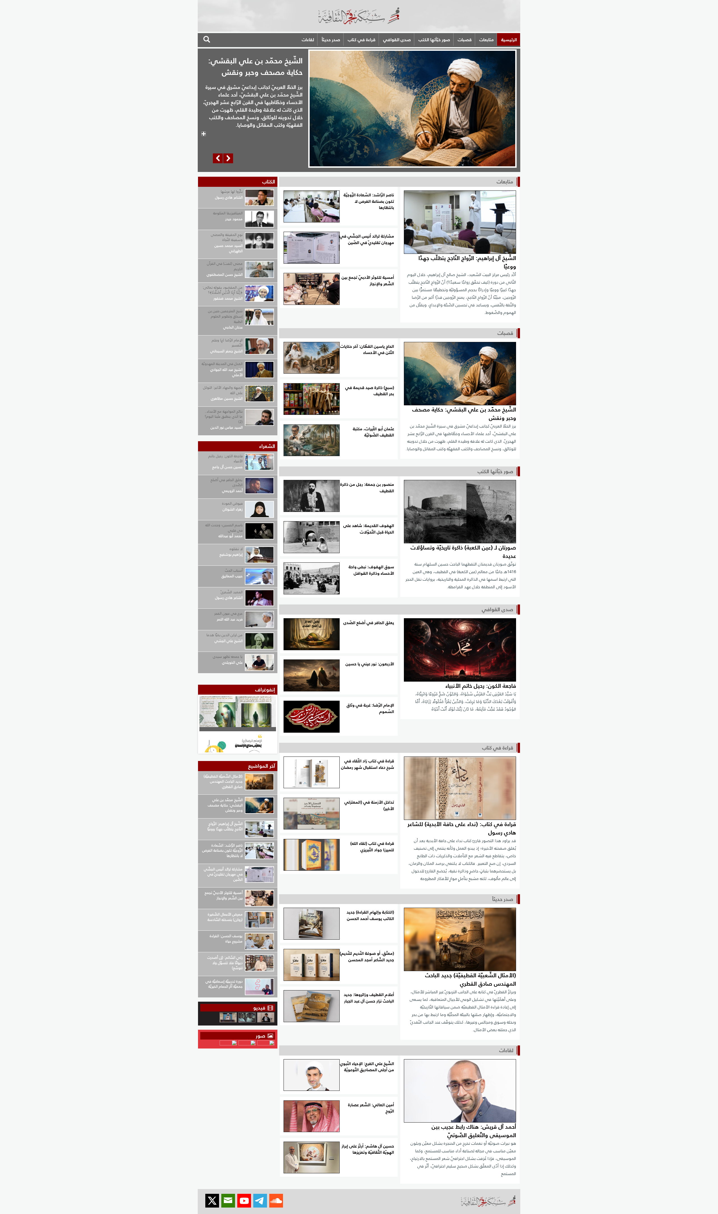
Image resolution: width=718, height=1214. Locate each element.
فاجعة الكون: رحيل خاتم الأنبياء (225, 458)
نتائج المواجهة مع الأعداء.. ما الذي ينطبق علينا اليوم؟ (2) (224, 416)
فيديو (259, 1008)
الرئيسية (509, 39)
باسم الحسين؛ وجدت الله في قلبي (224, 527)
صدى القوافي (397, 39)
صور (261, 1036)
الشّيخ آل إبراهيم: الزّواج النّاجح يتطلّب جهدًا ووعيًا (256, 66)
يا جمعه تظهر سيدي (228, 656)
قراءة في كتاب (362, 39)
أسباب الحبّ (234, 570)
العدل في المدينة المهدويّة (222, 364)
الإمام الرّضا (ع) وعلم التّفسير (227, 342)
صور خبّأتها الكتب (434, 39)
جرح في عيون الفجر (228, 613)
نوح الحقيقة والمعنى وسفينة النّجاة (227, 237)
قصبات (465, 39)
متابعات (486, 39)
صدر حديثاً (331, 39)
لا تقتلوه (236, 549)
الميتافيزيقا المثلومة (228, 213)
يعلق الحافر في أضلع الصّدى (227, 482)
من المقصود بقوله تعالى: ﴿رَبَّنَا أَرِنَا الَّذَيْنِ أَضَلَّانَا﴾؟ (222, 290)
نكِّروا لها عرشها (232, 191)
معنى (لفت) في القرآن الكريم (225, 266)
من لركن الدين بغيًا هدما (224, 635)
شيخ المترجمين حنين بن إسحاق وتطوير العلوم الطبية (225, 316)
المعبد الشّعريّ (232, 592)
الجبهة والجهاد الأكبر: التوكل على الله (223, 390)
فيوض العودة (232, 503)
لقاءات (308, 39)
